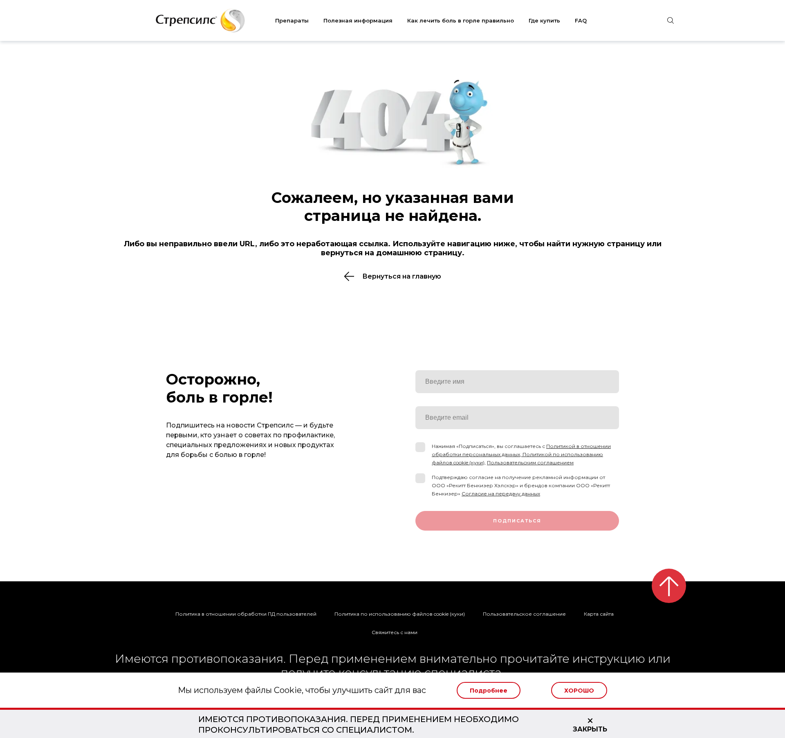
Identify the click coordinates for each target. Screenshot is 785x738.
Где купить (544, 20)
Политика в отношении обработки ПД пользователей (245, 614)
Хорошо (579, 690)
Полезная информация (357, 20)
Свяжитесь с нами (394, 632)
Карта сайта (599, 614)
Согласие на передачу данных (501, 494)
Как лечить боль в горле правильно (460, 20)
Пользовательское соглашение (524, 614)
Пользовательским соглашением (530, 462)
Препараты (292, 20)
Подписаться (517, 521)
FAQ (581, 20)
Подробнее (488, 690)
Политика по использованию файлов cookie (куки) (399, 614)
